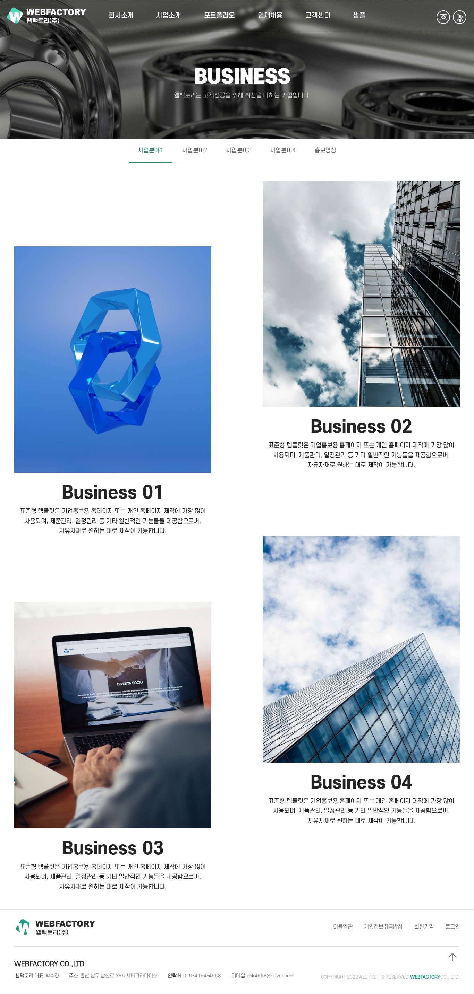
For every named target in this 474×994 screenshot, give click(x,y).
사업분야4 (282, 150)
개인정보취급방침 (383, 927)
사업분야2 (194, 150)
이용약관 (342, 927)
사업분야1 (150, 150)
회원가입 (423, 927)
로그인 (452, 927)
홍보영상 (325, 150)
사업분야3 (238, 150)
